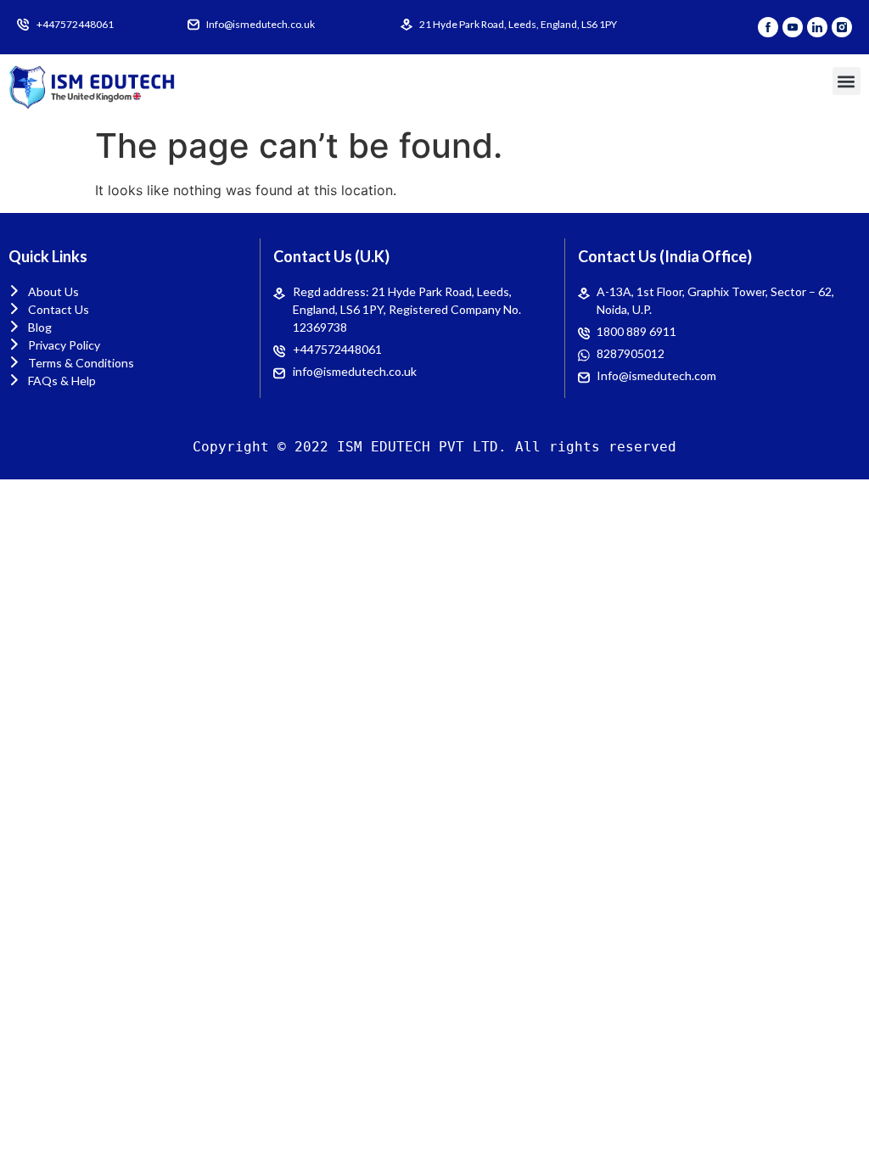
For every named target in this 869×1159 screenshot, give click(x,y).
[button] (847, 81)
